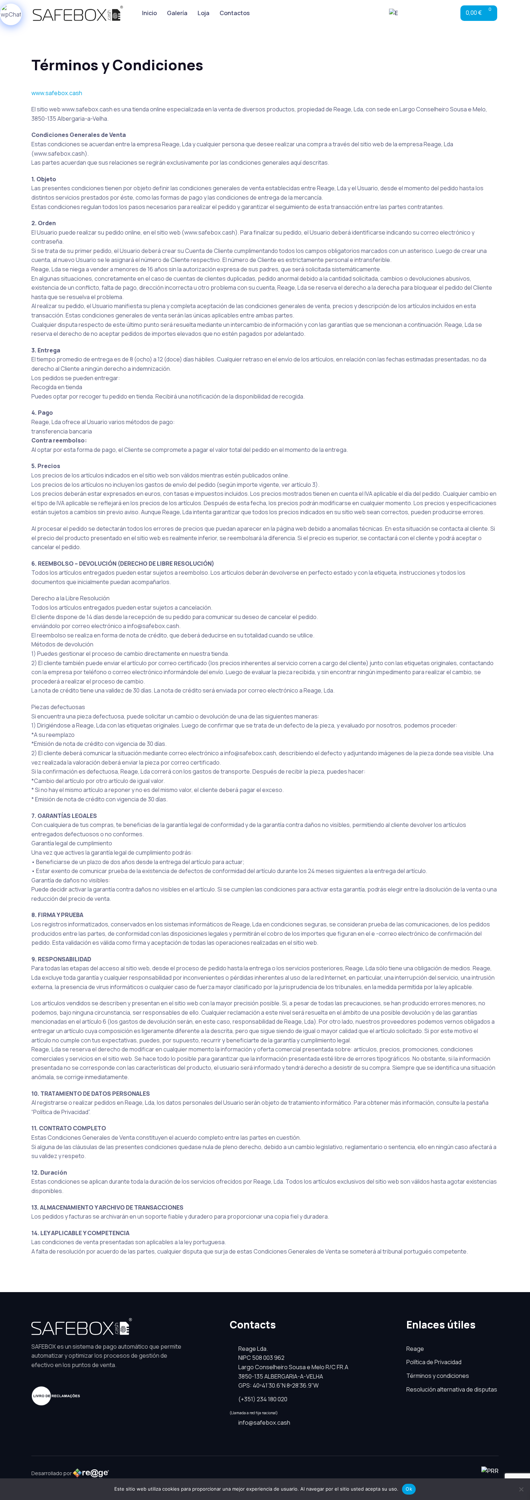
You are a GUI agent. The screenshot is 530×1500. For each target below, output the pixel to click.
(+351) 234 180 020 (262, 1399)
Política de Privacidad (433, 1362)
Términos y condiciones (437, 1376)
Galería (177, 13)
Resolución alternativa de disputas (451, 1389)
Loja (203, 13)
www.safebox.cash (56, 93)
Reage (415, 1349)
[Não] (521, 1489)
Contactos (235, 13)
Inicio (149, 13)
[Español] (396, 13)
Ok (409, 1489)
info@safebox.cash (264, 1422)
